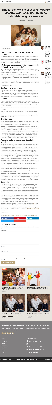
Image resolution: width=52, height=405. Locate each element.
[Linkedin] (10, 333)
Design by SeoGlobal (48, 359)
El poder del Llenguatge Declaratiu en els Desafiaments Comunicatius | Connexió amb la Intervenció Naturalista (48, 77)
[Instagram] (5, 333)
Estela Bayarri (4, 347)
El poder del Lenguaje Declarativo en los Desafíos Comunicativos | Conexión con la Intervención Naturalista (38, 315)
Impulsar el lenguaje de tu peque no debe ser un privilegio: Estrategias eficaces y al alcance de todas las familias (48, 51)
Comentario (3, 230)
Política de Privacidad (25, 359)
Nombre (3, 246)
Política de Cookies (33, 359)
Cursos (3, 343)
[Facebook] (3, 333)
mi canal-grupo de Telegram (31, 204)
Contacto (4, 352)
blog (34, 203)
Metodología (4, 341)
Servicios (4, 345)
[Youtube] (8, 333)
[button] (45, 2)
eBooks (3, 350)
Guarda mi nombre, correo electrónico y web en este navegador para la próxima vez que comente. (18, 259)
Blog (2, 349)
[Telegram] (13, 333)
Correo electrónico (5, 251)
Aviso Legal (18, 359)
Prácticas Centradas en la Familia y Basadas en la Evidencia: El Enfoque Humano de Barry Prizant (48, 64)
